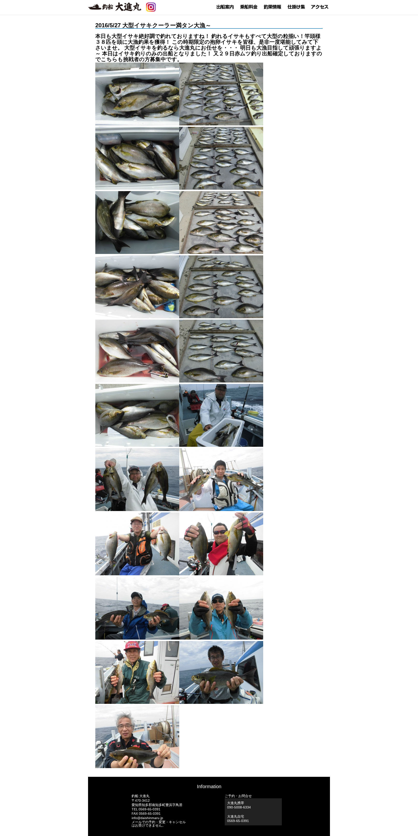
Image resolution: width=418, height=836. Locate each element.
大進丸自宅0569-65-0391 (238, 818)
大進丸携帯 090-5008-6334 (239, 805)
